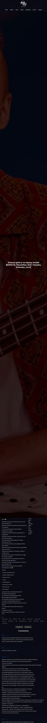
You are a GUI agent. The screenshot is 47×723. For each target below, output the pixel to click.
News (29, 520)
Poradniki (28, 9)
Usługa (29, 530)
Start (6, 9)
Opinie (22, 9)
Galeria (40, 9)
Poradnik (30, 532)
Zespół (29, 533)
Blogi (17, 9)
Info (29, 527)
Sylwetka (30, 523)
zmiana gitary (5, 623)
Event (29, 528)
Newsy (11, 9)
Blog (29, 522)
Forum (34, 9)
